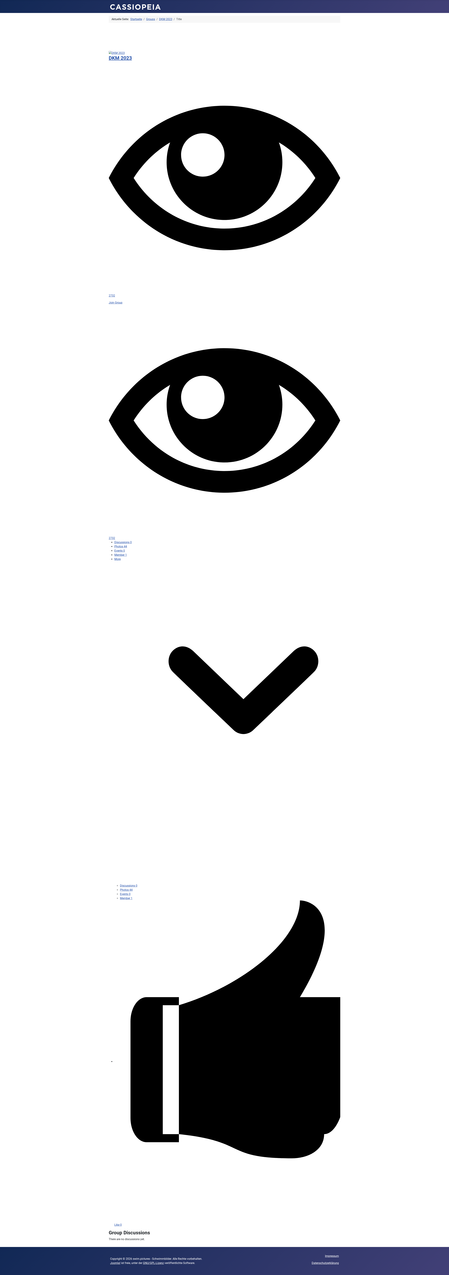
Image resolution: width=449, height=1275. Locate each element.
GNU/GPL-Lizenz (153, 1263)
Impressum (332, 1256)
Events (119, 550)
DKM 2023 (120, 58)
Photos (120, 546)
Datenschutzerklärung (325, 1263)
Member (120, 555)
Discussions (123, 542)
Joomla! (115, 1263)
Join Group (115, 302)
